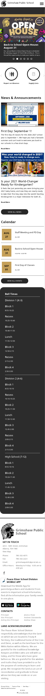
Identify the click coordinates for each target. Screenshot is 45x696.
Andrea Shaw (30, 617)
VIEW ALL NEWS (14, 209)
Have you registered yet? (19, 44)
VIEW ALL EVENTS (14, 278)
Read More (5, 145)
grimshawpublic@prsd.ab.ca (28, 559)
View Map (7, 548)
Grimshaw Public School (21, 3)
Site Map (25, 683)
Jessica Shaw (29, 612)
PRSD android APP (24, 602)
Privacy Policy (5, 683)
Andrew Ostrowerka (32, 614)
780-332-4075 (21, 552)
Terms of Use (16, 683)
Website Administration (8, 685)
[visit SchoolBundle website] (22, 690)
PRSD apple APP (7, 602)
